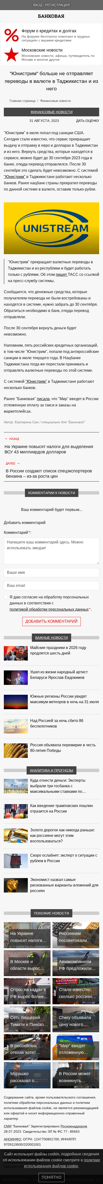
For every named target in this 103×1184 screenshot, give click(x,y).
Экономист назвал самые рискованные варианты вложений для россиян (64, 885)
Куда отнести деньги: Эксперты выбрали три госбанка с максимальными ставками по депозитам (58, 786)
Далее (13, 463)
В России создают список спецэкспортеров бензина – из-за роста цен (49, 474)
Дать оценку (87, 121)
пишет (62, 274)
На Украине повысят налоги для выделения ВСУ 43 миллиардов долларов (49, 449)
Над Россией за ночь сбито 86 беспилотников (56, 723)
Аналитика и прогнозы (51, 770)
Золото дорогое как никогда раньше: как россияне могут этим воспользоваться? (62, 835)
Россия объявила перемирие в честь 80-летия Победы (63, 748)
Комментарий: (17, 532)
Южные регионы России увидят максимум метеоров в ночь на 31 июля (64, 699)
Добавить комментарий (51, 621)
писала (43, 399)
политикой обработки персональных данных (49, 609)
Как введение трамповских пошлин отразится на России (61, 808)
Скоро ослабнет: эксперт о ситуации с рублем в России (63, 858)
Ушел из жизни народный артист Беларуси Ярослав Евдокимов (59, 675)
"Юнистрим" (14, 177)
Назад (12, 438)
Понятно (51, 1177)
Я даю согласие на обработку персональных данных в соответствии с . (51, 603)
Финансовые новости (52, 112)
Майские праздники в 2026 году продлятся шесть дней (58, 650)
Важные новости (51, 638)
